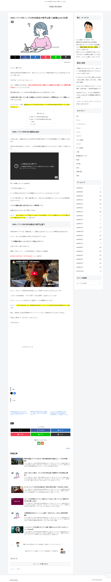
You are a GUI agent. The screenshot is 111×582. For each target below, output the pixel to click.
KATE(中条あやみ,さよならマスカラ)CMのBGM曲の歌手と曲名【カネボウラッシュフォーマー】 (18, 413)
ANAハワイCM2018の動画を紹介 (39, 116)
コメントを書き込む (40, 564)
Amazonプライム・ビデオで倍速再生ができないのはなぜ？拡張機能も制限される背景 (88, 95)
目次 (38, 113)
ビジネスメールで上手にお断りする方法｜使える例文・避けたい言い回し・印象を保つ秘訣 (88, 80)
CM (12, 423)
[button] (66, 57)
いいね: (34, 124)
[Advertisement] (46, 336)
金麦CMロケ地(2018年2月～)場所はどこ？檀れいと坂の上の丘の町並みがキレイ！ (38, 413)
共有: (33, 121)
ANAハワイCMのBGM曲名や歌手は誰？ (41, 119)
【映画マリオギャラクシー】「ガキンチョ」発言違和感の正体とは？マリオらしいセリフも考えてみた (88, 71)
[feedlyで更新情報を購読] (38, 443)
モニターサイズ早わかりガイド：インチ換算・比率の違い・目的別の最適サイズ (88, 87)
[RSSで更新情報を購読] (42, 443)
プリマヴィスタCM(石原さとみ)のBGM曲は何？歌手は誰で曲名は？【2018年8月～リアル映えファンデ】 (59, 413)
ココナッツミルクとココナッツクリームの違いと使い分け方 (88, 103)
